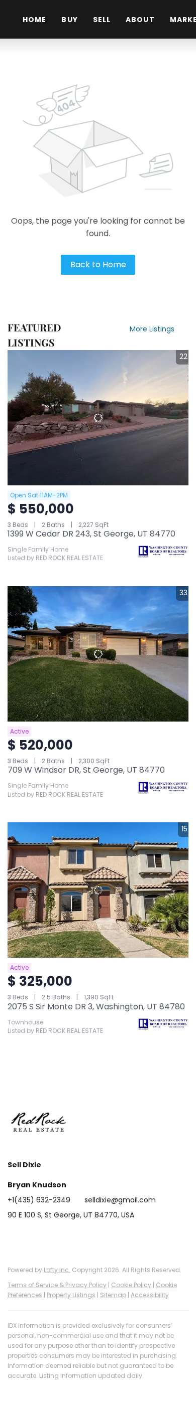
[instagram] (75, 1237)
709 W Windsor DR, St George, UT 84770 (86, 770)
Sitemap (113, 1295)
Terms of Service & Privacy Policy (57, 1285)
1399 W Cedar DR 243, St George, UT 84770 (91, 534)
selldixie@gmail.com (120, 1200)
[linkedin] (35, 1237)
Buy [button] (69, 20)
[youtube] (95, 1237)
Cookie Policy (131, 1285)
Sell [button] (102, 20)
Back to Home (98, 264)
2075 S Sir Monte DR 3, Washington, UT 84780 (96, 1006)
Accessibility (150, 1295)
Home (34, 20)
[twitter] (55, 1237)
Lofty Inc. (57, 1270)
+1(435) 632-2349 (39, 1200)
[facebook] (15, 1237)
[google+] (115, 1237)
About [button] (140, 20)
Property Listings (71, 1295)
